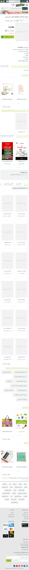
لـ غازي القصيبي (21, 164)
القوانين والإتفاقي (7, 242)
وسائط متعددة (14, 502)
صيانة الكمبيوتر (17, 496)
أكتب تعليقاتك (24, 175)
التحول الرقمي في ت (22, 328)
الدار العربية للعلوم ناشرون (20, 372)
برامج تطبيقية (8, 490)
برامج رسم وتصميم (22, 493)
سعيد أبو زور (7, 245)
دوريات (20, 484)
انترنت (14, 490)
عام (10, 484)
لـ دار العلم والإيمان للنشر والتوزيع (20, 188)
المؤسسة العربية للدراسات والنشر (19, 386)
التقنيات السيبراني (21, 214)
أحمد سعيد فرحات (21, 331)
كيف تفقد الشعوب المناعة (7, 161)
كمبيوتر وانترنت (25, 480)
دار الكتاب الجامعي (9, 390)
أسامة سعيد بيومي (21, 245)
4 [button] (12, 103)
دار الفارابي (9, 381)
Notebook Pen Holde (7, 467)
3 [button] (14, 103)
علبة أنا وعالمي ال (21, 432)
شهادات (25, 496)
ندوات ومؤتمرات (18, 487)
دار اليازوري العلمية (22, 390)
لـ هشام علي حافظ (7, 164)
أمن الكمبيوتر (5, 487)
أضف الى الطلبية (9, 37)
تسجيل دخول (24, 1)
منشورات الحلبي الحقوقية (20, 395)
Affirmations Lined (21, 99)
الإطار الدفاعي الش (7, 271)
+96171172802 (24, 546)
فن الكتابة (5, 484)
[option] (21, 89)
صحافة (14, 484)
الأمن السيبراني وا (21, 132)
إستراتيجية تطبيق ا (21, 357)
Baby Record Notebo (7, 99)
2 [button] (16, 103)
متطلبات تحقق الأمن (7, 214)
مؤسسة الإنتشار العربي (21, 381)
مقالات (25, 487)
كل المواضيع (5, 478)
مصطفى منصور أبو (21, 216)
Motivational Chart (7, 432)
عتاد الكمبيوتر (5, 496)
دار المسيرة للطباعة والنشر (20, 377)
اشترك (8, 561)
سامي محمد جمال (7, 273)
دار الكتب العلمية (6, 372)
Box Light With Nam (21, 467)
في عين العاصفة (21, 161)
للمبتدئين (7, 499)
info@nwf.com (24, 548)
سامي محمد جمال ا (7, 331)
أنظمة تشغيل (21, 490)
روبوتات (14, 493)
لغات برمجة (13, 499)
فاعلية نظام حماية (21, 300)
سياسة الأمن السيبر (7, 300)
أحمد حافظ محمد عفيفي (22, 19)
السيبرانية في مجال (21, 242)
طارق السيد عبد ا (21, 273)
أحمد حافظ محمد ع (7, 359)
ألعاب (11, 487)
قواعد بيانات (21, 499)
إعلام (25, 484)
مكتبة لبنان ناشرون (22, 399)
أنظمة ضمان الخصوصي (21, 271)
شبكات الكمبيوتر (6, 493)
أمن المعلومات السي (7, 328)
